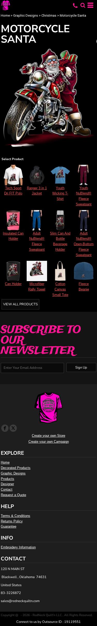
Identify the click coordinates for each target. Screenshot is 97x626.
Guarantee (8, 526)
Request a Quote (13, 495)
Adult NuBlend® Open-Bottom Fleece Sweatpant (84, 244)
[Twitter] (13, 428)
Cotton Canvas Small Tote (60, 289)
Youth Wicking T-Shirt (60, 193)
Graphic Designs (25, 15)
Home (5, 15)
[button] (82, 5)
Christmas (48, 15)
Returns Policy (12, 521)
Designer (7, 484)
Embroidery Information (18, 547)
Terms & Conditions (15, 516)
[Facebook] (5, 428)
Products (7, 479)
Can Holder (13, 284)
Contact (6, 489)
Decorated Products (16, 468)
